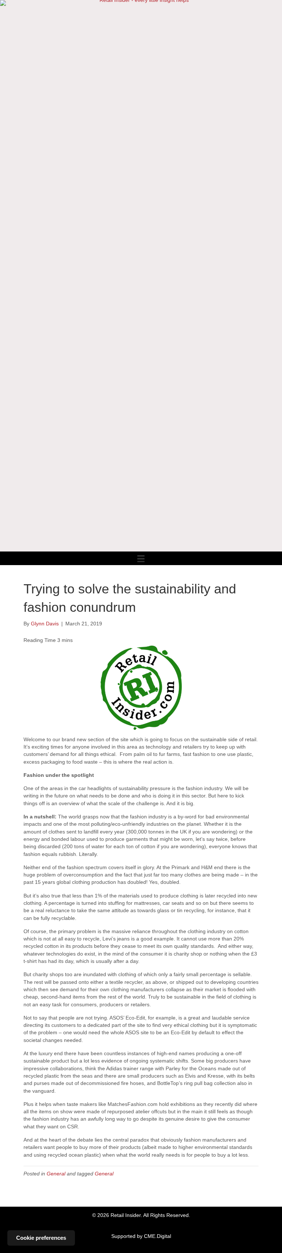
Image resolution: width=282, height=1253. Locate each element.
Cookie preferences (41, 1238)
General (56, 1174)
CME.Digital (157, 1236)
